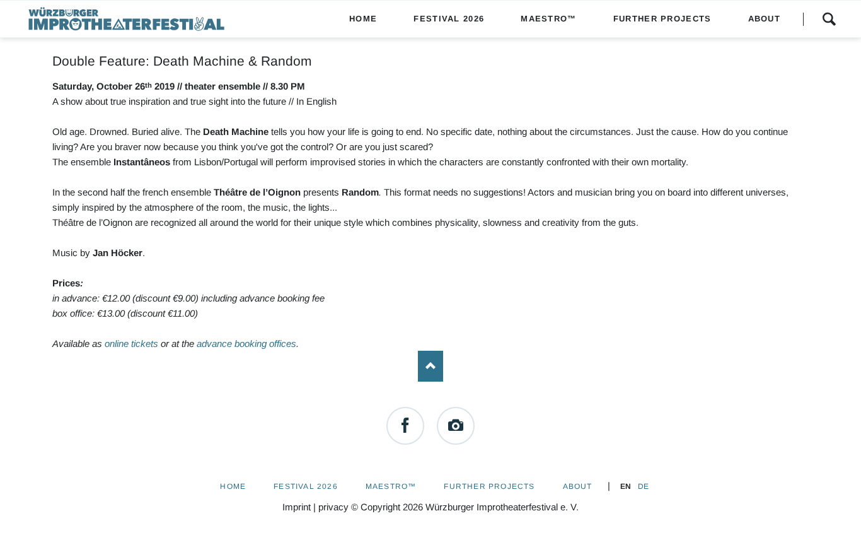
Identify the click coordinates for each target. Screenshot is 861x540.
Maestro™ (391, 486)
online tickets (131, 343)
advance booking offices (246, 343)
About (577, 486)
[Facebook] (405, 426)
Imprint (296, 507)
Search (829, 19)
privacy (333, 507)
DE (643, 486)
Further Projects (489, 486)
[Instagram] (456, 426)
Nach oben (430, 366)
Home (233, 486)
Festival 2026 (306, 486)
